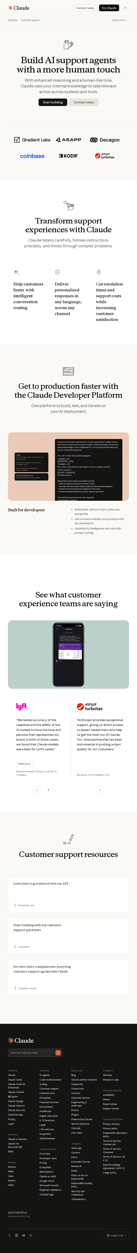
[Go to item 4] (63, 790)
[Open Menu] (125, 7)
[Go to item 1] (48, 790)
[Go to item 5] (68, 790)
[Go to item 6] (73, 790)
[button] (120, 20)
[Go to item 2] (53, 790)
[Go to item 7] (78, 790)
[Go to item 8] (83, 790)
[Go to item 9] (88, 790)
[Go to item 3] (58, 790)
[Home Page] (18, 8)
